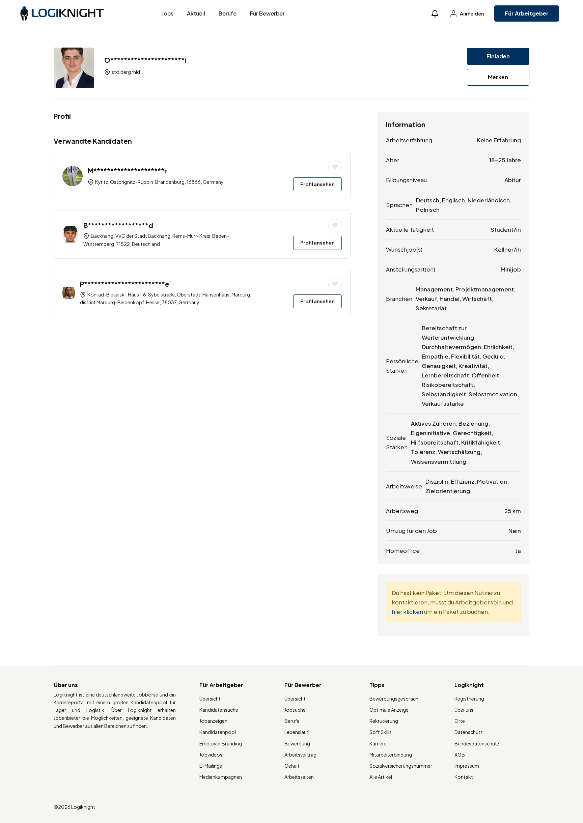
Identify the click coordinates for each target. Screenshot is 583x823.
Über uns (463, 710)
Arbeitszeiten (299, 777)
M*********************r (127, 170)
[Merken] (335, 167)
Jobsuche (295, 710)
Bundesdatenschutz (476, 743)
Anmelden (471, 13)
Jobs (167, 13)
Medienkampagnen (220, 777)
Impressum (466, 766)
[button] (435, 13)
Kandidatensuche (218, 710)
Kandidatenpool (217, 732)
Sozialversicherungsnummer (400, 766)
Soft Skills (380, 732)
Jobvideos (210, 754)
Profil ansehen (317, 184)
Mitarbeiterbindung (390, 754)
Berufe (228, 13)
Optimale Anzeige (389, 710)
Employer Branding (220, 743)
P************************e (124, 284)
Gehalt (292, 766)
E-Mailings (210, 766)
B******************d (118, 225)
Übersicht (210, 699)
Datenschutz (468, 732)
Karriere (378, 743)
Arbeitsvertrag (300, 754)
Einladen (498, 56)
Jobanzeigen (213, 721)
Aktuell (196, 13)
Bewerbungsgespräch (393, 699)
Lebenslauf (296, 732)
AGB (459, 754)
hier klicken (407, 611)
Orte (459, 721)
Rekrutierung (383, 721)
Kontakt (463, 777)
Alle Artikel (380, 777)
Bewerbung (297, 743)
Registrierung (469, 699)
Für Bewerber (267, 13)
